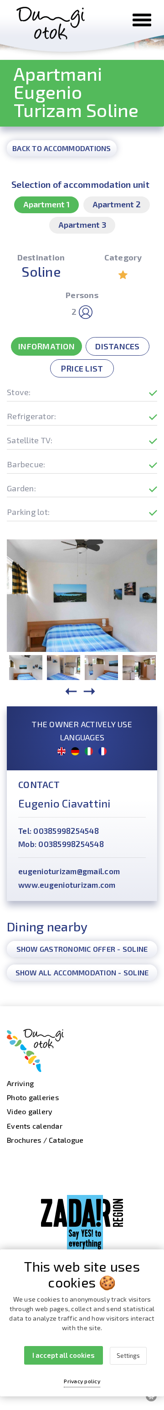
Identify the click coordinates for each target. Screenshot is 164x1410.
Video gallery (29, 1111)
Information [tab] (46, 346)
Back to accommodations (61, 148)
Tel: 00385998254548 (58, 830)
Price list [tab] (82, 368)
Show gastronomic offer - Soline (82, 949)
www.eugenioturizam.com (67, 884)
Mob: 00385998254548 (61, 843)
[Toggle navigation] (142, 20)
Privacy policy (82, 1381)
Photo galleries (33, 1097)
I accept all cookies (63, 1355)
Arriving (20, 1083)
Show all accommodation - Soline (82, 972)
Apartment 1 (46, 204)
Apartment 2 (116, 204)
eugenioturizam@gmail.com (69, 871)
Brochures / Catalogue (45, 1140)
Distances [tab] (117, 346)
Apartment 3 (82, 225)
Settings (128, 1355)
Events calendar (34, 1125)
